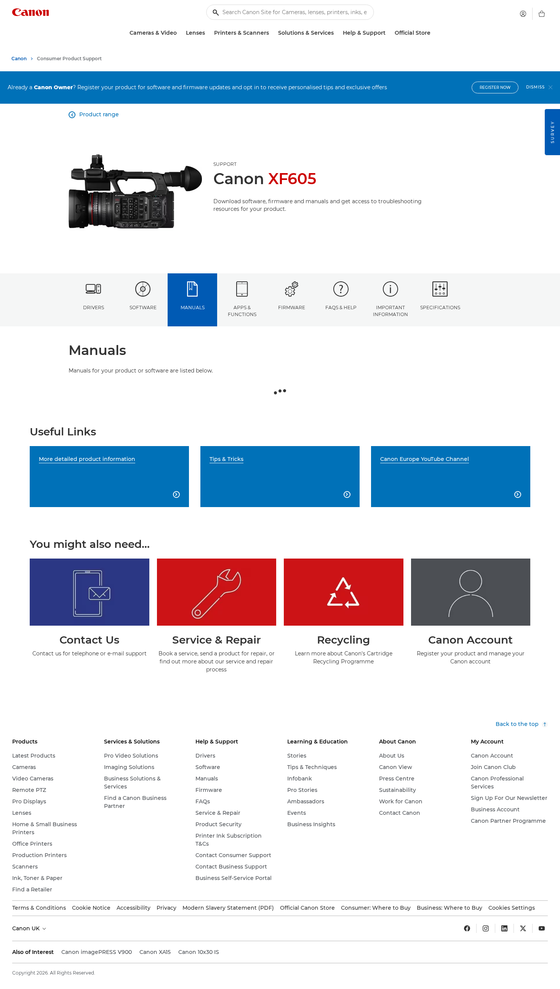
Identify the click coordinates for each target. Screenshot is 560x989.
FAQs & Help (341, 307)
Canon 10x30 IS (198, 952)
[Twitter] (523, 928)
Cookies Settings (511, 907)
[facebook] (467, 928)
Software (143, 307)
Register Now (495, 87)
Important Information (390, 311)
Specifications (440, 307)
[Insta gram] (486, 928)
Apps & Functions (242, 311)
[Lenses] (208, 33)
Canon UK (26, 928)
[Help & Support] (389, 33)
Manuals (193, 307)
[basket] (542, 14)
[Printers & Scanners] (272, 33)
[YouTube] (542, 928)
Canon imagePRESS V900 (96, 952)
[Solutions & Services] (337, 33)
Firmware (291, 307)
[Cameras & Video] (180, 33)
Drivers (93, 307)
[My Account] (523, 14)
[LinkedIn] (504, 928)
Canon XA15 (155, 952)
